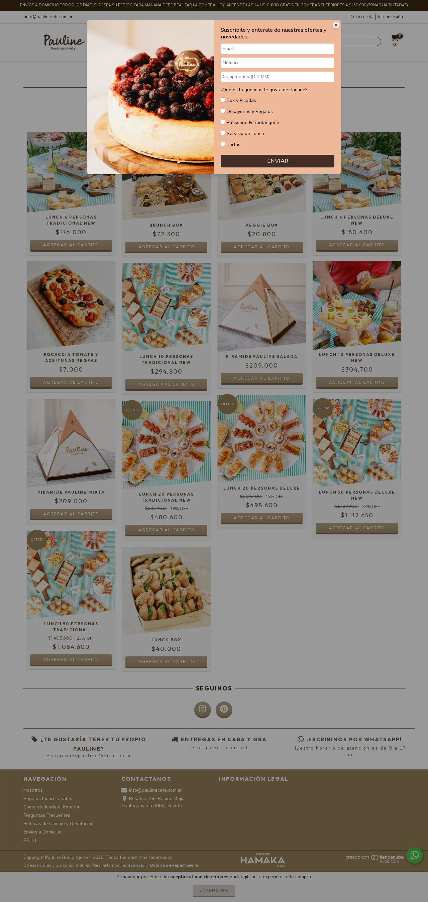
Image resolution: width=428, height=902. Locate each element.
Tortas (233, 144)
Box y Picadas (241, 100)
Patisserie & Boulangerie (253, 122)
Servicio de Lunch (245, 133)
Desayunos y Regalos (250, 111)
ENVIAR (277, 161)
